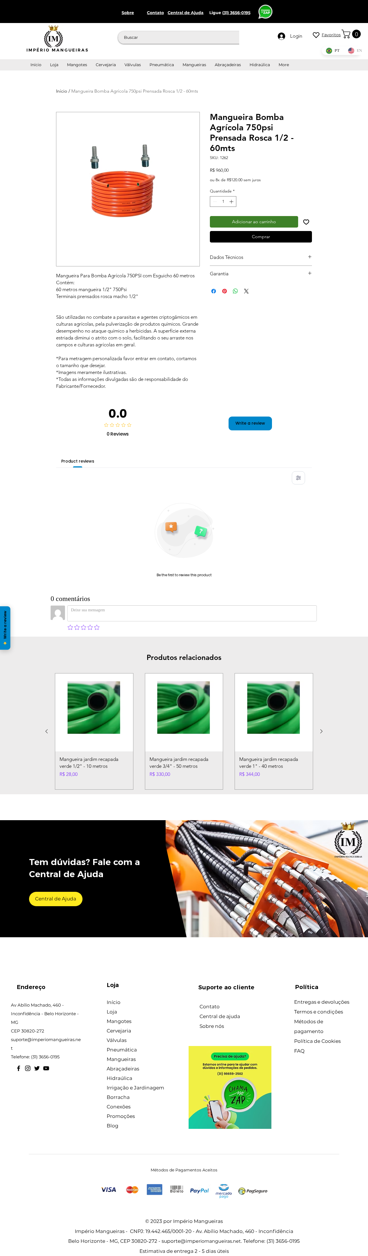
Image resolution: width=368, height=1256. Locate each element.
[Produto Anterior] (46, 731)
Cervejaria (119, 1031)
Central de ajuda (220, 1016)
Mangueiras (121, 1059)
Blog (112, 1126)
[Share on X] (246, 291)
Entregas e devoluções (321, 1002)
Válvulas (116, 1040)
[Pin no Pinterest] (224, 291)
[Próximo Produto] (321, 731)
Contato (210, 1006)
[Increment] (231, 201)
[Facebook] (18, 1068)
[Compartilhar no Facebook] (213, 291)
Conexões (119, 1107)
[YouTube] (46, 1068)
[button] (352, 34)
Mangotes (119, 1021)
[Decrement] (214, 201)
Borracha (118, 1097)
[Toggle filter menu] (298, 477)
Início (61, 91)
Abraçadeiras (123, 1069)
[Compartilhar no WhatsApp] (235, 291)
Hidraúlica (119, 1078)
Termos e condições (318, 1012)
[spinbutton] (223, 201)
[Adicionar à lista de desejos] (306, 222)
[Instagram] (27, 1068)
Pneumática (122, 1050)
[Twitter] (37, 1068)
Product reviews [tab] (77, 461)
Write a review (250, 423)
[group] (184, 731)
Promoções (121, 1116)
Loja (112, 1012)
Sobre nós (212, 1026)
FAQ (299, 1051)
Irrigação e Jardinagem (135, 1088)
